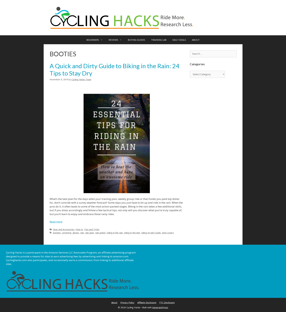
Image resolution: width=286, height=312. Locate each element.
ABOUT (196, 39)
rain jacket (100, 232)
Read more (56, 221)
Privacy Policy (127, 302)
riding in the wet (132, 232)
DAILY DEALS (179, 39)
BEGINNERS (92, 39)
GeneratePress (160, 307)
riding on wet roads (151, 232)
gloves (76, 232)
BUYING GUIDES (136, 39)
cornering (66, 232)
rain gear (89, 232)
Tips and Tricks (91, 229)
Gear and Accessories (63, 229)
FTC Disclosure (167, 302)
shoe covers (168, 232)
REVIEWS (113, 39)
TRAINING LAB (158, 39)
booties (57, 232)
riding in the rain (115, 232)
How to (79, 229)
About (114, 302)
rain (82, 232)
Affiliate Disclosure (146, 302)
